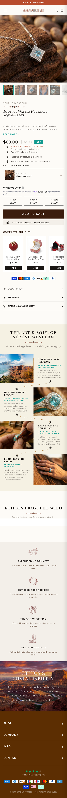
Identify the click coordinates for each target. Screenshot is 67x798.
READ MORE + (11, 134)
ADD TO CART (33, 213)
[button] (33, 120)
